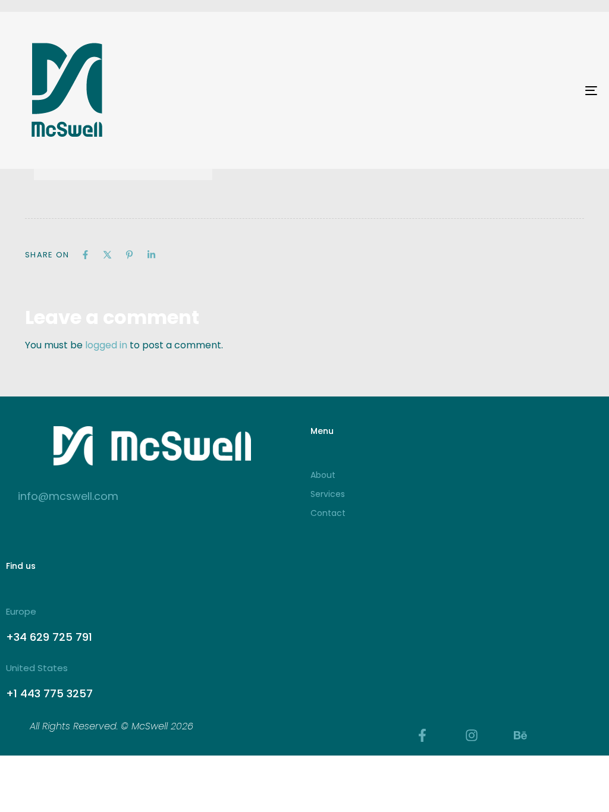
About (322, 475)
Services (327, 494)
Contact (328, 513)
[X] (107, 254)
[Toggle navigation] (499, 90)
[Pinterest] (129, 254)
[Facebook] (85, 254)
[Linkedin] (151, 254)
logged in (106, 345)
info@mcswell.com (68, 496)
